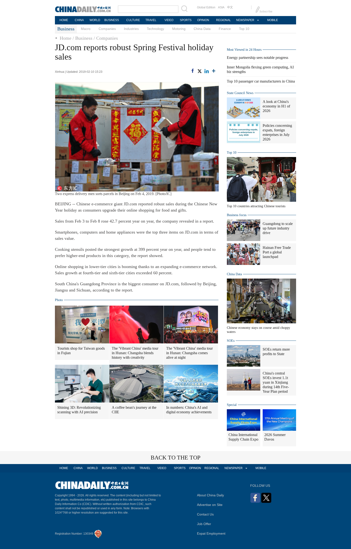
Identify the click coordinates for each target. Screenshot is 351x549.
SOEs (230, 340)
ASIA (221, 7)
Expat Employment (211, 533)
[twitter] (199, 71)
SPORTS (185, 20)
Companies (107, 29)
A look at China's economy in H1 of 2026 (276, 106)
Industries (131, 29)
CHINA (79, 20)
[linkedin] (206, 71)
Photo (59, 300)
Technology (155, 29)
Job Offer (204, 524)
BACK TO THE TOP (175, 457)
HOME (63, 20)
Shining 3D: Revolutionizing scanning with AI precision (79, 409)
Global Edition (206, 7)
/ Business (82, 38)
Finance (225, 29)
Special (232, 405)
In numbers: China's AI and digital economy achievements (189, 409)
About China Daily (210, 495)
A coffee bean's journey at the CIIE (134, 409)
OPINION (203, 20)
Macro (85, 29)
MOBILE (272, 20)
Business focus (236, 215)
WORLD (95, 20)
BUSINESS (111, 20)
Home (65, 38)
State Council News (240, 93)
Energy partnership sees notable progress (257, 58)
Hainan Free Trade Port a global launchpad (277, 252)
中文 (230, 7)
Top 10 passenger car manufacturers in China (261, 81)
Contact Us (205, 514)
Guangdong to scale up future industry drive (278, 228)
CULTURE (133, 20)
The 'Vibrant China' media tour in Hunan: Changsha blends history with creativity (135, 352)
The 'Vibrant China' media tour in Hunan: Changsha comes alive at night (189, 352)
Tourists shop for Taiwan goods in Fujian (81, 350)
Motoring (179, 29)
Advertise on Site (210, 505)
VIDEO (169, 20)
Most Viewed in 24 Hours (244, 49)
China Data (202, 29)
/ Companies (106, 38)
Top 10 (244, 29)
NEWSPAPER (245, 20)
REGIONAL (223, 20)
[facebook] (193, 71)
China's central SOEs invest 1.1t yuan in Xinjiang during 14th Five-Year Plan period (276, 382)
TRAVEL (150, 20)
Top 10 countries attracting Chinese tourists (256, 206)
